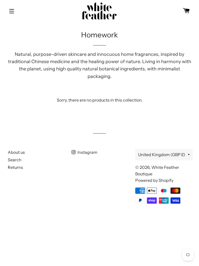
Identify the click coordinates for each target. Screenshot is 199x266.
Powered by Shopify (154, 180)
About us (16, 152)
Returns (15, 167)
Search (15, 159)
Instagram (87, 152)
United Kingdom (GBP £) (161, 154)
